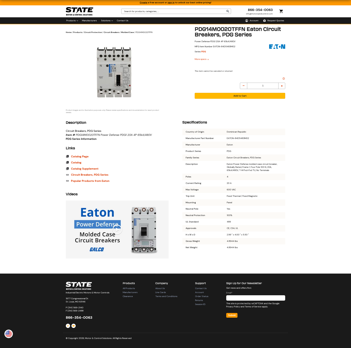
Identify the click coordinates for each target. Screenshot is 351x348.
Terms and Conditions (166, 296)
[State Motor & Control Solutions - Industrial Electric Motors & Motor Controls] (79, 286)
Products (78, 32)
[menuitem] (72, 20)
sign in (171, 2)
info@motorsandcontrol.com (259, 13)
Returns (199, 300)
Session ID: (200, 304)
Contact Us (201, 288)
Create (143, 2)
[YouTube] (73, 326)
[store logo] (79, 11)
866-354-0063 (260, 10)
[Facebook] (68, 326)
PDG (203, 51)
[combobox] (176, 11)
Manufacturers (130, 292)
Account (199, 292)
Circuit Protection (93, 32)
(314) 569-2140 (75, 307)
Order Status (201, 296)
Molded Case (127, 32)
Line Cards (160, 292)
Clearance (128, 296)
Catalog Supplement (84, 168)
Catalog (76, 162)
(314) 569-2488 (75, 310)
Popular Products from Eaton (90, 181)
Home (69, 32)
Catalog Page (80, 156)
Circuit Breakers (112, 32)
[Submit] (228, 11)
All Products (129, 288)
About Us (160, 288)
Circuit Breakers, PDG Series (89, 174)
